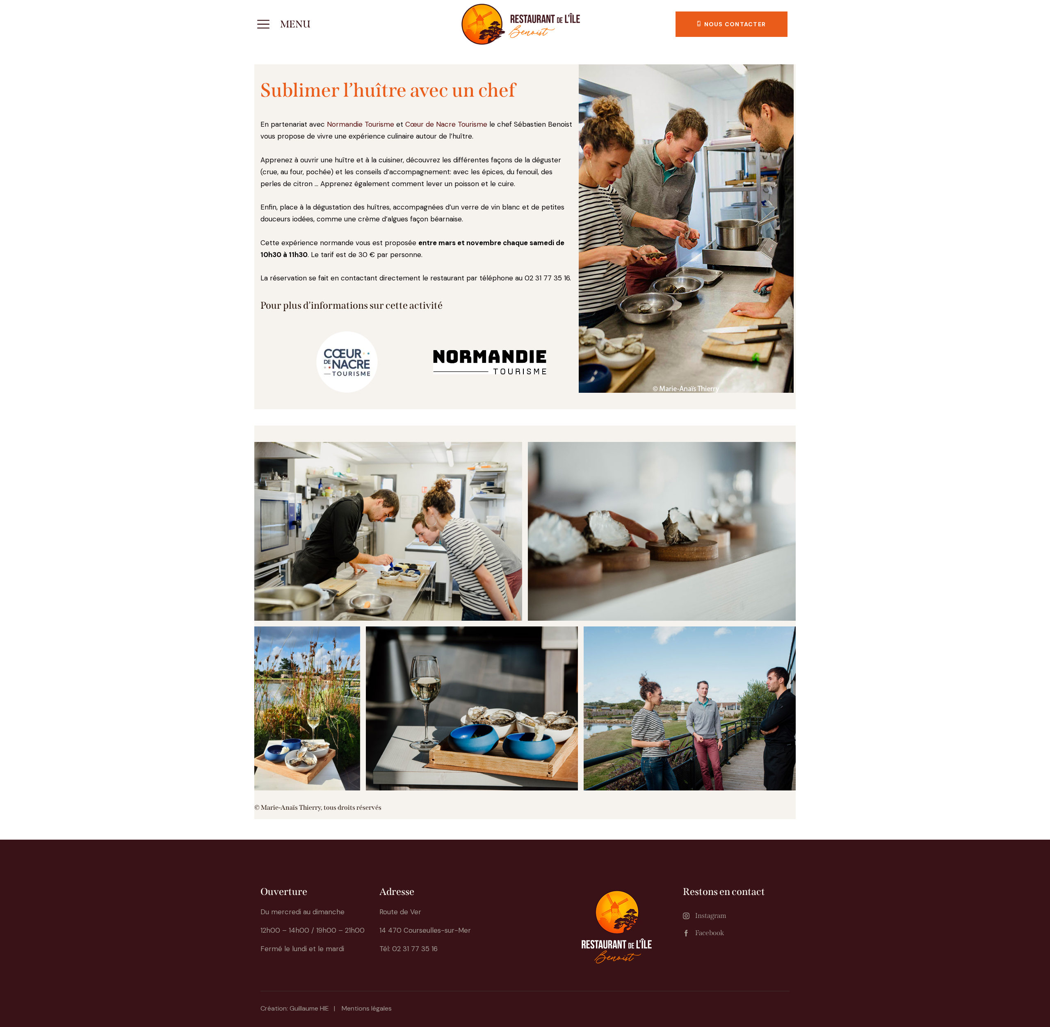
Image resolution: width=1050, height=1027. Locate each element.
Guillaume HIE (309, 1008)
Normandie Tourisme (360, 124)
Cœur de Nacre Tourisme (446, 124)
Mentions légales (367, 1008)
